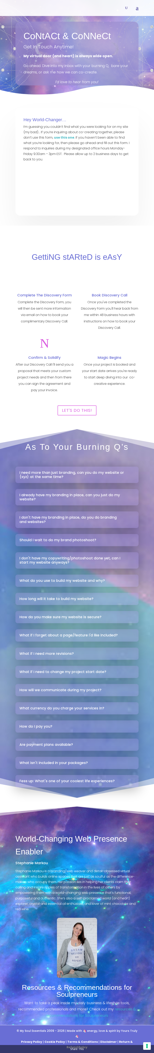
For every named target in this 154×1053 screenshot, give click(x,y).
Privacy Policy (31, 1042)
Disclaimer (108, 1042)
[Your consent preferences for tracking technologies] (147, 1046)
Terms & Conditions (82, 1042)
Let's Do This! (77, 410)
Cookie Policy (55, 1042)
